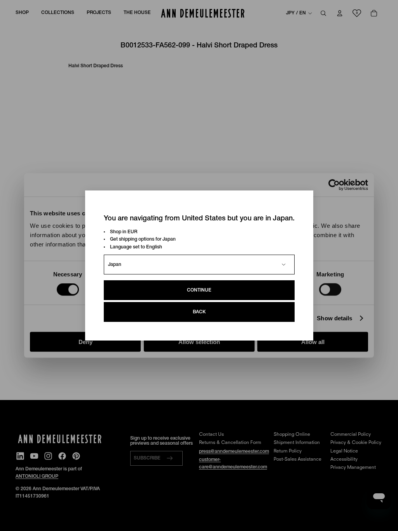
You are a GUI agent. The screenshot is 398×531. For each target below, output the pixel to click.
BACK (199, 312)
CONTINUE (199, 290)
